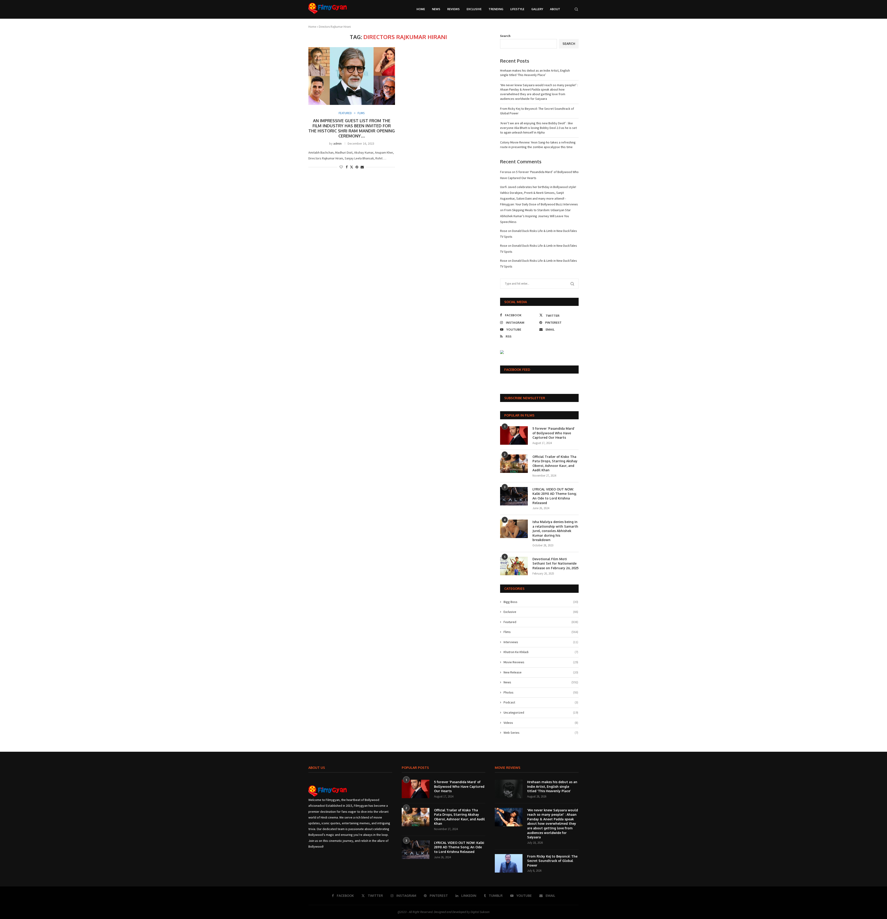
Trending (496, 9)
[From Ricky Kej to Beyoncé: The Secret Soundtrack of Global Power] (508, 863)
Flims (541, 632)
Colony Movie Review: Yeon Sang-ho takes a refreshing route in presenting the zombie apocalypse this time (538, 144)
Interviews (541, 642)
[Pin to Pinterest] (356, 167)
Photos (541, 692)
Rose (503, 231)
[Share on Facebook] (347, 167)
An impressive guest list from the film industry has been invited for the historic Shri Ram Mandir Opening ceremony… (351, 128)
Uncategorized (541, 712)
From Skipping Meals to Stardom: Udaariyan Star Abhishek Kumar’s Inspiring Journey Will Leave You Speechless (535, 216)
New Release (541, 672)
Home (420, 9)
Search (505, 36)
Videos (541, 723)
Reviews (453, 9)
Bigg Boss (541, 602)
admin (337, 143)
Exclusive (474, 9)
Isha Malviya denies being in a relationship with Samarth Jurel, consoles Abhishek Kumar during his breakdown (555, 531)
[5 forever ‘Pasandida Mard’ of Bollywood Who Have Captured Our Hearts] (514, 435)
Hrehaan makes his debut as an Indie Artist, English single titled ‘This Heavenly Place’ (535, 72)
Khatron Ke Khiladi (541, 652)
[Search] (576, 9)
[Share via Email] (362, 167)
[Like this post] (341, 167)
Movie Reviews (541, 662)
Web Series (541, 732)
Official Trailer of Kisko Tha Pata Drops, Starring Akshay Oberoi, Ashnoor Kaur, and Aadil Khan (554, 463)
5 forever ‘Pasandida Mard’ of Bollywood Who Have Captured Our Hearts (553, 432)
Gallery (537, 9)
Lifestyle (517, 9)
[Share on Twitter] (351, 167)
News (436, 9)
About (555, 9)
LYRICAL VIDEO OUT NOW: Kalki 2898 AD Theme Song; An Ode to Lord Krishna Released (554, 496)
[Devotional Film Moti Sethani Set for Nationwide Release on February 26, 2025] (514, 566)
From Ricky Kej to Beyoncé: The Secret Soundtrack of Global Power (552, 860)
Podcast (541, 702)
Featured (541, 622)
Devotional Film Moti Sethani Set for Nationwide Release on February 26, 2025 (555, 563)
